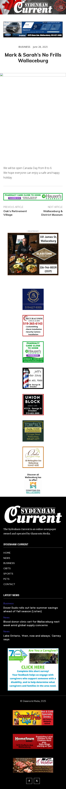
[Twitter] (37, 781)
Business (24, 47)
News (6, 617)
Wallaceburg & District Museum (52, 212)
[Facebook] (29, 781)
